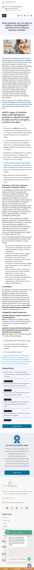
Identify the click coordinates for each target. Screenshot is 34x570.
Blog (4, 523)
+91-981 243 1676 (10, 2)
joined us (21, 196)
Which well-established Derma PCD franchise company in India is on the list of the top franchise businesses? (16, 362)
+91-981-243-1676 (15, 321)
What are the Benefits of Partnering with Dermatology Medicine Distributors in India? (16, 404)
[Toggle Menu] (4, 15)
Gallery (5, 526)
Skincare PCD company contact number (16, 58)
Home (5, 517)
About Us (6, 520)
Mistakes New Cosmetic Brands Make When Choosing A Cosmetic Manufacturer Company (17, 374)
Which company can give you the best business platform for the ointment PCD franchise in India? (15, 358)
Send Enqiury (17, 426)
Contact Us (17, 473)
